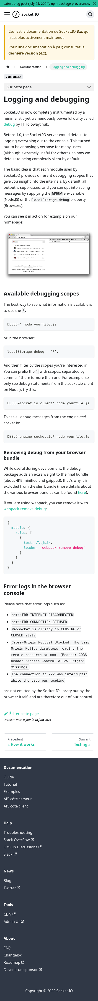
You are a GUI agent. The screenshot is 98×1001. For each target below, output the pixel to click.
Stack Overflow (17, 839)
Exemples (12, 791)
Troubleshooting (18, 832)
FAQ (7, 947)
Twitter (10, 887)
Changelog (13, 955)
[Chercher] (90, 14)
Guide (9, 777)
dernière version (23, 53)
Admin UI (12, 921)
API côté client (16, 806)
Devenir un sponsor (21, 969)
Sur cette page (19, 86)
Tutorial (10, 784)
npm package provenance (70, 3)
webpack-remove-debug (25, 508)
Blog (7, 880)
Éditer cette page (24, 713)
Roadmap (12, 962)
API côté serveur (18, 798)
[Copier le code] (89, 324)
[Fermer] (94, 3)
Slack (8, 854)
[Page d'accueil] (8, 66)
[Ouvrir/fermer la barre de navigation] (7, 14)
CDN (7, 914)
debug (9, 124)
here (82, 492)
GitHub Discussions (20, 847)
